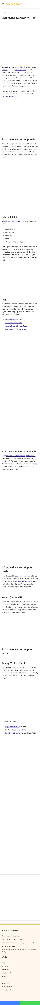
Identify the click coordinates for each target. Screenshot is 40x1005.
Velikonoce (5, 990)
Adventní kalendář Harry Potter (16, 326)
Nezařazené (5, 973)
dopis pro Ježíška (19, 730)
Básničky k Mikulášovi (13, 733)
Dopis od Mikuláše (12, 727)
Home (5, 13)
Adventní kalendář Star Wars (15, 329)
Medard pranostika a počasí (10, 936)
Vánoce (11, 13)
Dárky (3, 963)
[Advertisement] (20, 45)
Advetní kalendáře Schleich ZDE (13, 221)
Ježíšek (4, 966)
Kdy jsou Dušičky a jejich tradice (12, 939)
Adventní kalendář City (13, 323)
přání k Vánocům (20, 70)
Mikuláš (4, 969)
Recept (4, 976)
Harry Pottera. (14, 96)
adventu (4, 70)
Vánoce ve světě (7, 986)
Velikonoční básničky (8, 946)
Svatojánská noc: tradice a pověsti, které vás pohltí (18, 943)
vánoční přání (24, 466)
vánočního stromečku (22, 581)
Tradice (4, 980)
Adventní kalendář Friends (14, 320)
